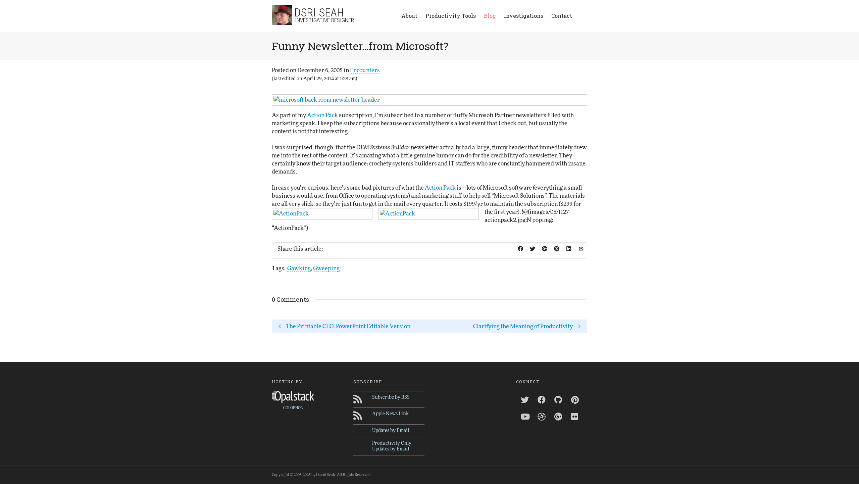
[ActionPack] (322, 214)
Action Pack (322, 115)
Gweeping (326, 268)
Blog (490, 15)
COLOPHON (293, 408)
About (409, 15)
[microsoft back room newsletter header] (429, 100)
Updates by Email (390, 430)
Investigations (523, 15)
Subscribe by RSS (391, 397)
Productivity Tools (450, 15)
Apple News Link (390, 414)
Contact (561, 15)
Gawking (299, 268)
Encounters (365, 70)
